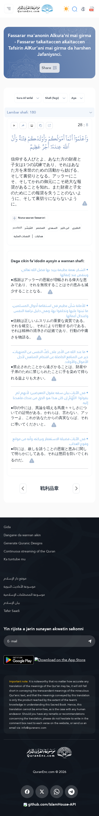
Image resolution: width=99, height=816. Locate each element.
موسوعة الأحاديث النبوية (19, 586)
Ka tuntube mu (15, 559)
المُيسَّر (29, 227)
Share (47, 67)
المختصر (40, 227)
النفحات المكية (22, 236)
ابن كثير (65, 227)
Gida (7, 527)
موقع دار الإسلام (15, 578)
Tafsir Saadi (12, 611)
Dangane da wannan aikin (22, 535)
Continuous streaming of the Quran (29, 551)
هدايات (39, 236)
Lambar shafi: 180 (21, 112)
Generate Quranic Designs (23, 543)
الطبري (76, 227)
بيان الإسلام (12, 603)
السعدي (52, 227)
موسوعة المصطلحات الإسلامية (24, 595)
